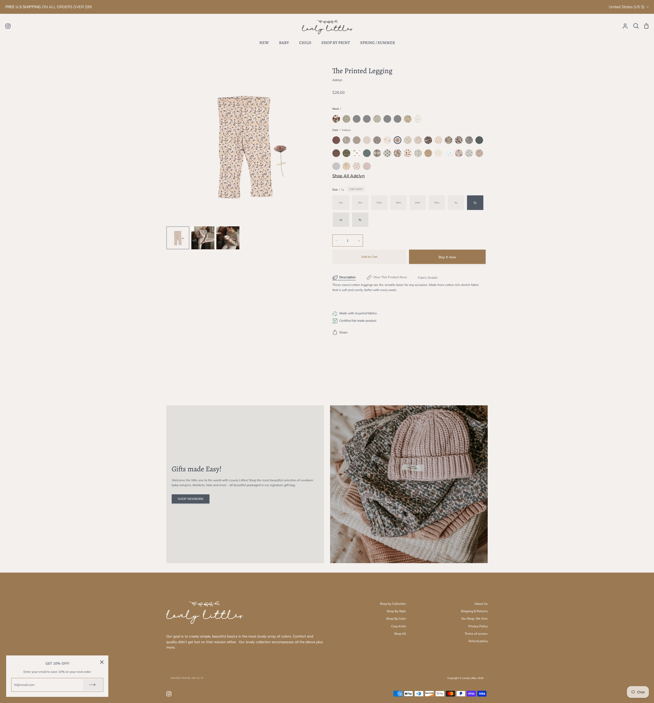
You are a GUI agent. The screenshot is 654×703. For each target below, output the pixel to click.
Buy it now (447, 257)
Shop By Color (396, 618)
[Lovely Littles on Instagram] (168, 693)
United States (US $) (627, 6)
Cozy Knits (398, 626)
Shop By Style (396, 611)
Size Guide (356, 189)
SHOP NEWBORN (190, 499)
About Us (481, 604)
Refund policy (478, 641)
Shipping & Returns (474, 611)
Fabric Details (428, 278)
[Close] (102, 661)
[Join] (92, 684)
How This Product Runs (390, 277)
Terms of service (476, 633)
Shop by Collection (393, 604)
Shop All (400, 633)
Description (347, 277)
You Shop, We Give (474, 618)
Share (343, 332)
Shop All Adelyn (348, 175)
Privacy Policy (478, 626)
